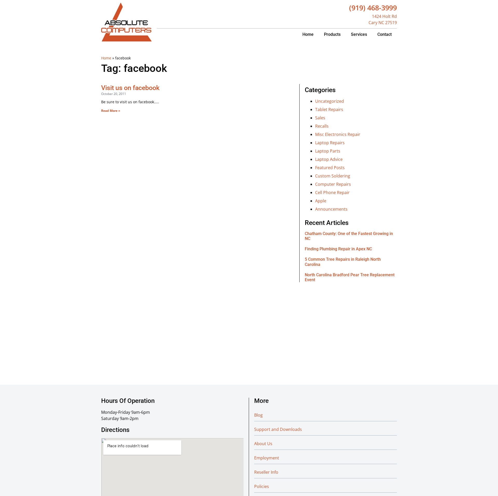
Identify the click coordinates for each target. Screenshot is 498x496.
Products (332, 34)
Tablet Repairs (329, 109)
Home (308, 34)
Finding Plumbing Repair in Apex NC (338, 248)
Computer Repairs (333, 184)
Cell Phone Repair (332, 192)
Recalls (322, 126)
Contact (384, 34)
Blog (258, 415)
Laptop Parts (327, 151)
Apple (320, 201)
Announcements (331, 209)
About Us (263, 443)
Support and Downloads (278, 429)
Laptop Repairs (330, 143)
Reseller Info (266, 472)
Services (359, 34)
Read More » (110, 110)
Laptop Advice (329, 159)
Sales (320, 118)
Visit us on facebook (130, 88)
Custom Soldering (332, 176)
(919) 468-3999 (373, 7)
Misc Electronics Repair (337, 134)
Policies (261, 486)
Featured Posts (330, 167)
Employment (266, 458)
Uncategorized (329, 101)
